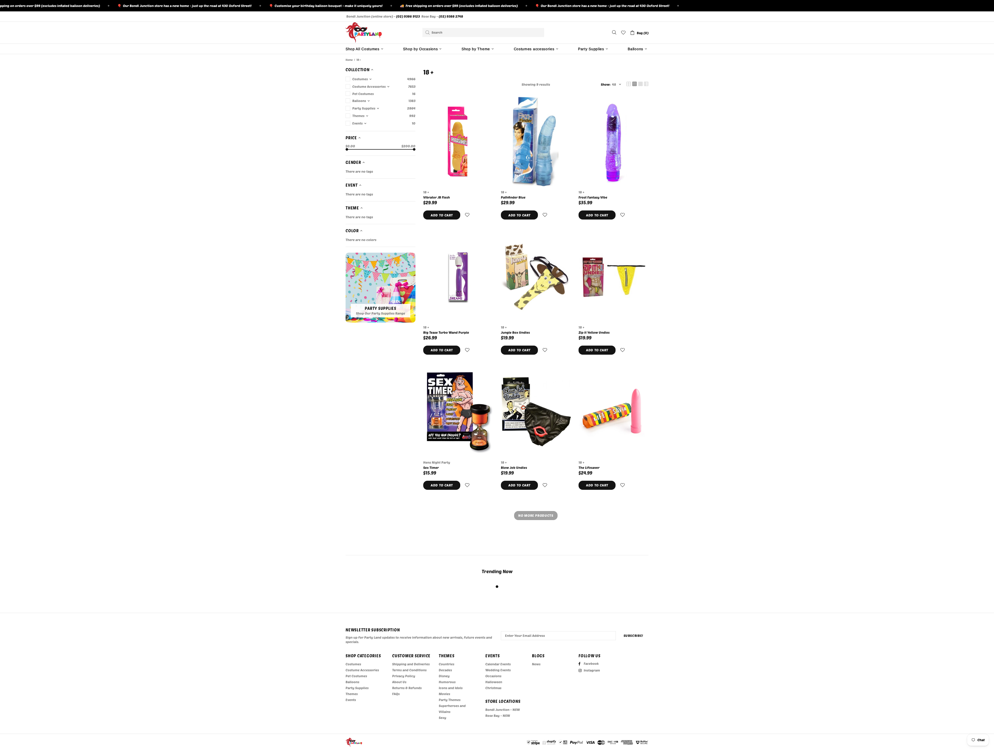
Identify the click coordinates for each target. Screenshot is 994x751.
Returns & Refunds (407, 688)
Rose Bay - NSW (497, 715)
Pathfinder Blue (513, 197)
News (536, 664)
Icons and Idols (451, 688)
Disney (444, 676)
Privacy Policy (403, 676)
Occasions (493, 676)
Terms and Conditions (409, 670)
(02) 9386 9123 (408, 16)
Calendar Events (498, 664)
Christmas (493, 688)
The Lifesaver (589, 467)
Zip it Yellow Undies (594, 332)
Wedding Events (498, 670)
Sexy (442, 718)
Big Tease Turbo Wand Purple (446, 332)
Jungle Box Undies (515, 332)
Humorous (447, 682)
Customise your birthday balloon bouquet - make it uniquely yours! (297, 6)
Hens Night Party (436, 462)
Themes (352, 694)
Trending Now (497, 571)
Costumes (353, 664)
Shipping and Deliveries (411, 664)
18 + (426, 192)
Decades (445, 670)
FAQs (396, 694)
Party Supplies (357, 688)
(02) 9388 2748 (451, 16)
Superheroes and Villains (452, 709)
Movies (444, 694)
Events (351, 700)
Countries (446, 664)
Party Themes (450, 700)
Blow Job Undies (514, 467)
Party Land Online (364, 32)
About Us (399, 682)
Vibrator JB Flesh (436, 197)
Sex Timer (431, 467)
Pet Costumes (356, 676)
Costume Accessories (362, 670)
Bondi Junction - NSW (502, 710)
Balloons (352, 682)
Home (349, 59)
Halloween (493, 682)
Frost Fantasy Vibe (593, 197)
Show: (606, 84)
